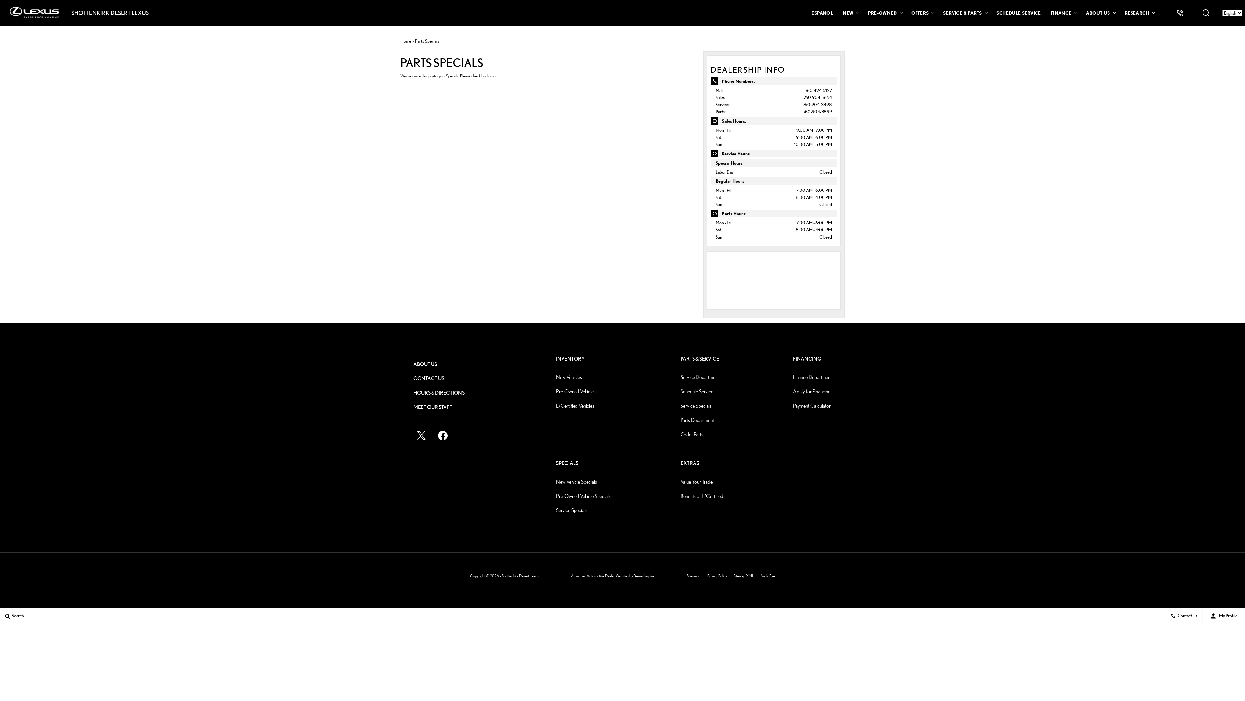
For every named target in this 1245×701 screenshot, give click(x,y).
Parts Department (697, 420)
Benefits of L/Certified (702, 496)
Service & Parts (962, 13)
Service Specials (696, 406)
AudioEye (767, 575)
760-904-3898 (817, 104)
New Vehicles (569, 377)
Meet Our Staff (432, 407)
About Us (1098, 13)
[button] (1206, 13)
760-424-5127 (818, 90)
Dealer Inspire (644, 575)
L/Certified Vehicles (575, 406)
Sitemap (693, 575)
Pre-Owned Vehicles (576, 391)
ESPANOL (822, 13)
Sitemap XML (743, 575)
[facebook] (443, 435)
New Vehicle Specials (576, 482)
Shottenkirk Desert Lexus (520, 575)
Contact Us (428, 378)
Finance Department (812, 377)
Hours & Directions (439, 393)
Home (405, 40)
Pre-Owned (882, 13)
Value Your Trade (697, 482)
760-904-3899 (817, 111)
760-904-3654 (818, 97)
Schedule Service (1018, 13)
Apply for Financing (812, 391)
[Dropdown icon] (1180, 13)
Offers (920, 13)
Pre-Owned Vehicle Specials (583, 496)
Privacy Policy (717, 575)
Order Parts (692, 434)
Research (1136, 14)
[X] (421, 435)
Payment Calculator (812, 406)
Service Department (700, 377)
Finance (1061, 13)
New (848, 13)
